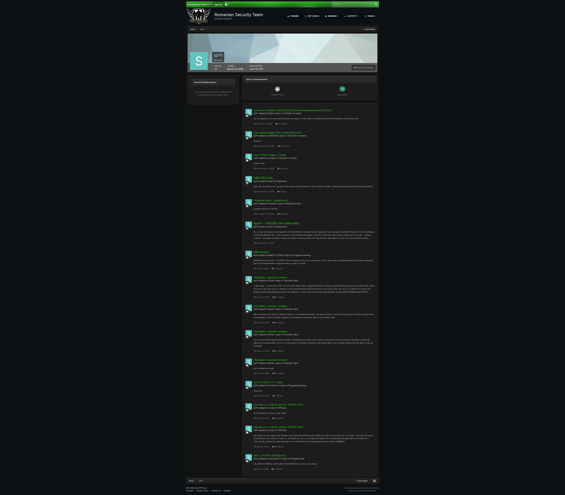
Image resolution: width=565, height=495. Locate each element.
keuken (272, 203)
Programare (281, 181)
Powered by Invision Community (362, 491)
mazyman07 (274, 458)
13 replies (278, 469)
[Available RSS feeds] (374, 481)
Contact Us (216, 491)
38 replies (279, 418)
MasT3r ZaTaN (276, 255)
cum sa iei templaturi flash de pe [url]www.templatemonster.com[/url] (292, 110)
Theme (189, 491)
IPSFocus (203, 488)
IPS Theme (191, 488)
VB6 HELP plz (263, 178)
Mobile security (293, 203)
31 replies (282, 123)
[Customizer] (227, 4)
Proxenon (273, 385)
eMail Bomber (261, 252)
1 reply (282, 191)
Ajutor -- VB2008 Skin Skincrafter (277, 223)
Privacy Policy (203, 491)
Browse (332, 16)
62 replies (279, 297)
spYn (256, 113)
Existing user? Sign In (199, 4)
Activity (352, 16)
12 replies (278, 268)
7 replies (279, 395)
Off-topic (282, 408)
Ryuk (271, 280)
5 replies (283, 214)
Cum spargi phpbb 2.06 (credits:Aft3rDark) (277, 132)
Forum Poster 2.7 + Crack (268, 382)
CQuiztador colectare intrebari (270, 277)
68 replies (285, 146)
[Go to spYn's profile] (248, 112)
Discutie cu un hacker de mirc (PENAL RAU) (279, 404)
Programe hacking (302, 255)
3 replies (283, 168)
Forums (294, 16)
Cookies (227, 491)
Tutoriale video (291, 280)
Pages (371, 16)
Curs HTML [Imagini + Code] (270, 155)
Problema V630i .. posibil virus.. (271, 200)
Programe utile (297, 458)
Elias (271, 113)
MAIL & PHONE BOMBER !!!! (269, 455)
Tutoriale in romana (292, 113)
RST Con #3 (313, 16)
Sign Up (218, 4)
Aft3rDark (273, 135)
